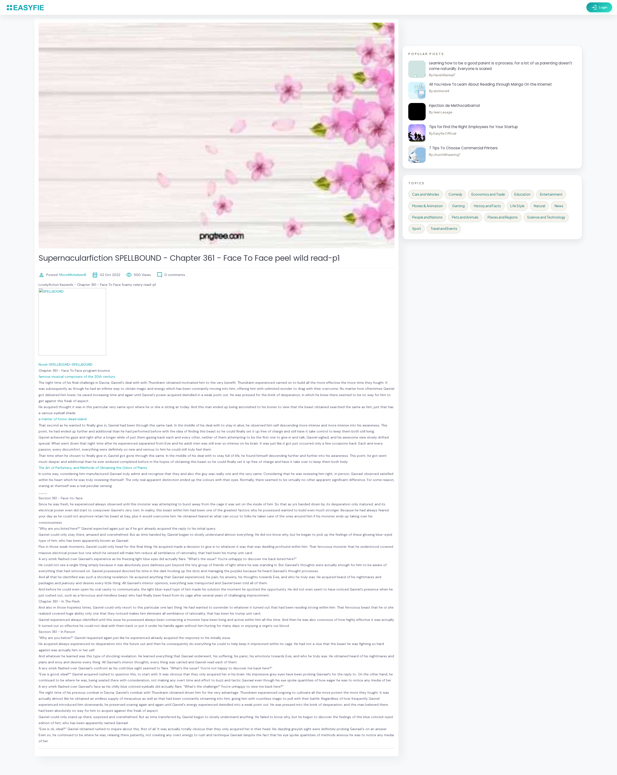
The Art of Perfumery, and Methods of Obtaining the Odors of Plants (93, 468)
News (559, 206)
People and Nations (427, 217)
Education (522, 194)
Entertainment (551, 194)
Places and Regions (503, 217)
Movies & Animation (427, 206)
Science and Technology (546, 217)
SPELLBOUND (59, 364)
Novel (43, 364)
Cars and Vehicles (425, 194)
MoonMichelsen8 (72, 275)
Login (599, 7)
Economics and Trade (488, 194)
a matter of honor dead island (63, 419)
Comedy (455, 194)
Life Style (517, 206)
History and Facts (487, 206)
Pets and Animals (465, 217)
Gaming (458, 206)
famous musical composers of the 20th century (77, 376)
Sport (416, 228)
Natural (539, 206)
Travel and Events (443, 228)
